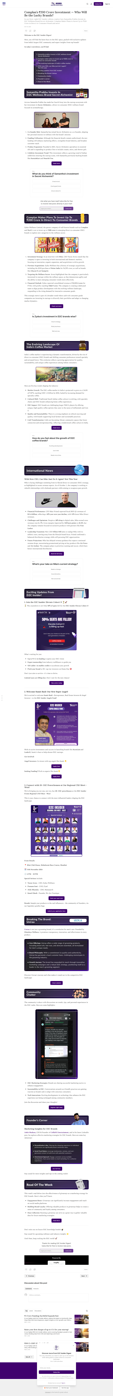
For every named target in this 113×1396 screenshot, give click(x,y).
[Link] (21, 479)
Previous (31, 1276)
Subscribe (98, 4)
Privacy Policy (69, 1378)
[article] (56, 1320)
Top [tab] (26, 1311)
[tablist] (32, 1288)
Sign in (107, 4)
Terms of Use (65, 1376)
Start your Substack (52, 1388)
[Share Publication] (91, 4)
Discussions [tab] (38, 1311)
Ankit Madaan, (30, 1132)
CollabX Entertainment (60, 1132)
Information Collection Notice (56, 1378)
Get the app (65, 1388)
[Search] (87, 4)
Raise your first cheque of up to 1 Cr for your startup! (46, 1330)
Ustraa (27, 929)
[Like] (26, 31)
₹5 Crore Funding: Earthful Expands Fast (41, 1316)
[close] (73, 1345)
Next (83, 1276)
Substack (47, 1392)
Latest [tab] (31, 1311)
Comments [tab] (28, 1288)
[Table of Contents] (2, 698)
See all (28, 1357)
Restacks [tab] (36, 1288)
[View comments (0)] (30, 31)
